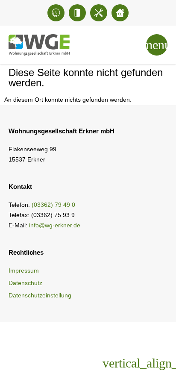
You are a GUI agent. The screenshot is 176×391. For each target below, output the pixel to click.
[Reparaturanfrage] (98, 12)
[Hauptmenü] (156, 45)
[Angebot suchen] (120, 12)
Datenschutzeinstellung (40, 295)
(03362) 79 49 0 (53, 204)
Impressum (24, 270)
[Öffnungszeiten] (77, 12)
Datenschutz (25, 282)
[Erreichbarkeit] (56, 12)
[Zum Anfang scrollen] (148, 363)
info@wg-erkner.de (54, 225)
